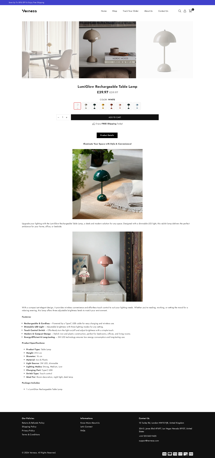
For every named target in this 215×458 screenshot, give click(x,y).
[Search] (179, 11)
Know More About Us (90, 422)
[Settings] (184, 11)
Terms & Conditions (31, 434)
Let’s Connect (86, 426)
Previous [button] (18, 49)
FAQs (82, 430)
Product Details (107, 135)
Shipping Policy (29, 426)
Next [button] (196, 49)
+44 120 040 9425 (147, 435)
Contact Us (163, 10)
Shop (114, 10)
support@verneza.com (149, 440)
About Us (148, 10)
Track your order (130, 10)
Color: (107, 99)
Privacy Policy (28, 430)
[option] (107, 49)
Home (103, 10)
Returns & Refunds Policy (33, 422)
